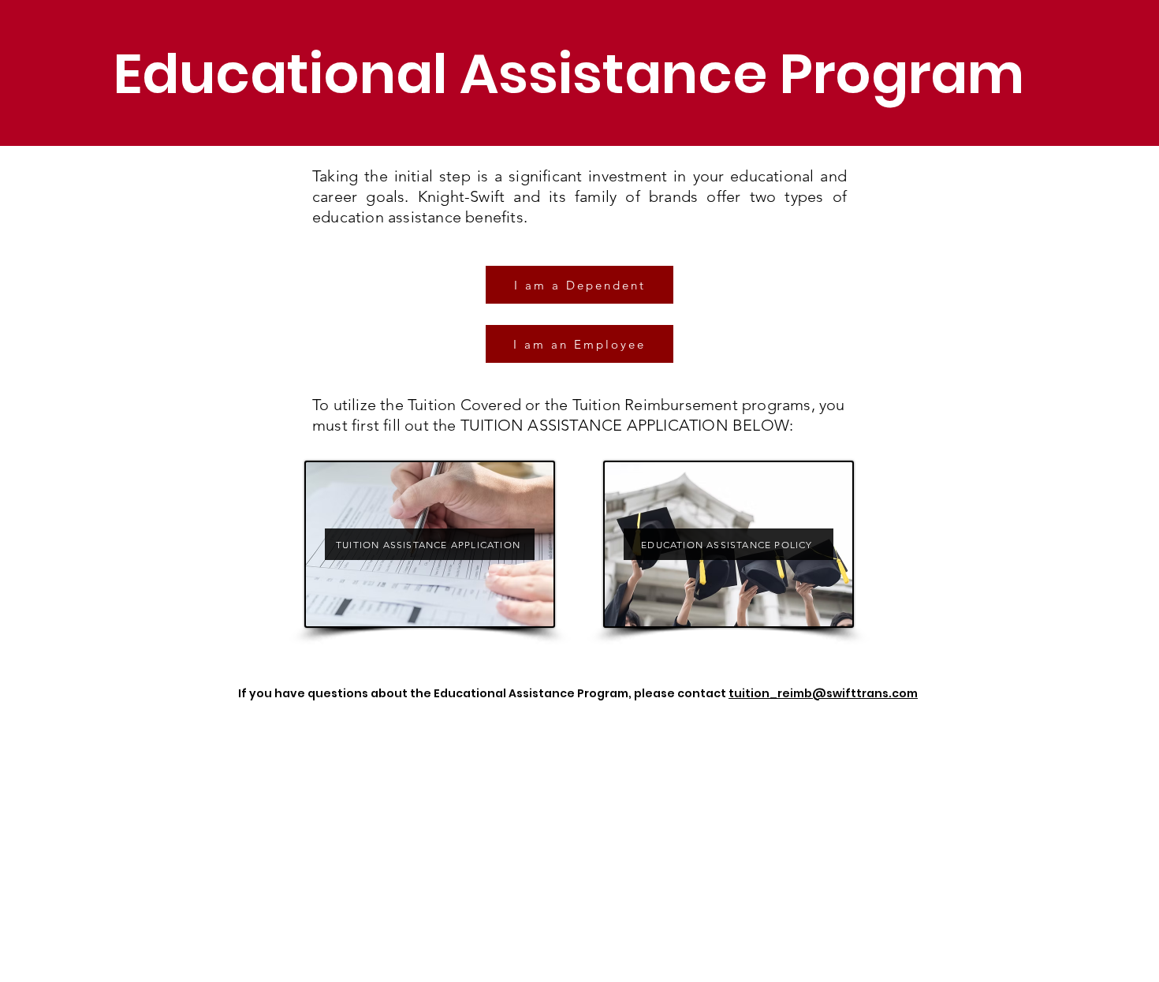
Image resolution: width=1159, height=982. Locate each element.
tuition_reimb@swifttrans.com (823, 693)
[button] (579, 285)
